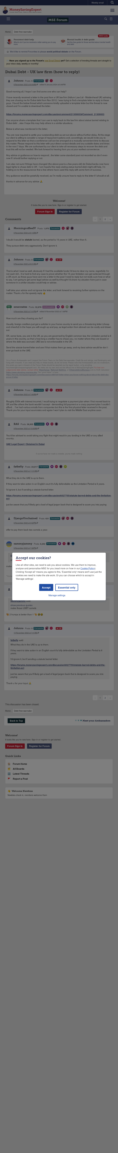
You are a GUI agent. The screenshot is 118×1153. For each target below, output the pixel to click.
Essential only (66, 587)
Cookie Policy (87, 568)
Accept (46, 587)
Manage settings (56, 595)
